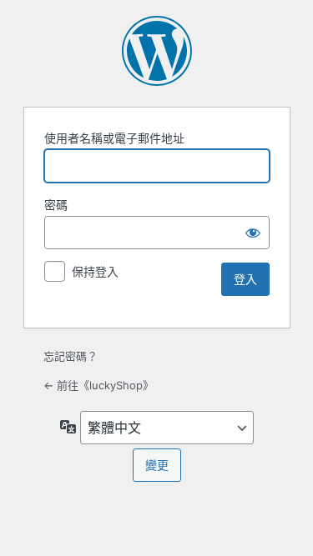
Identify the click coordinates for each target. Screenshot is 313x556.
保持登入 (95, 271)
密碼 (56, 205)
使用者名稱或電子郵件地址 (114, 138)
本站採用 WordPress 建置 (157, 51)
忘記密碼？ (70, 356)
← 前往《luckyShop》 (98, 385)
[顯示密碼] (253, 232)
